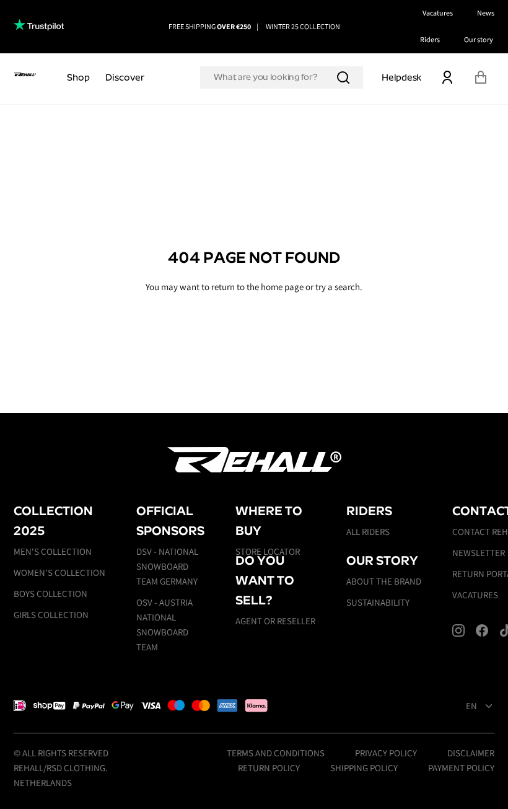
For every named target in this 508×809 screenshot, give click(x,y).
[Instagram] (458, 630)
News (485, 12)
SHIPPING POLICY (364, 768)
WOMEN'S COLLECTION (59, 572)
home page (282, 287)
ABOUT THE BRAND (383, 581)
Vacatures (438, 12)
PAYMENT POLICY (461, 768)
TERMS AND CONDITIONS (276, 753)
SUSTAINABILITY (377, 602)
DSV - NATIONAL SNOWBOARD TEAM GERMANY (167, 566)
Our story (478, 39)
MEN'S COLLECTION (53, 551)
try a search (337, 287)
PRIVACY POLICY (386, 753)
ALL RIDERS (368, 531)
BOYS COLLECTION (50, 593)
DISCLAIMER (470, 753)
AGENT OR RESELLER (275, 621)
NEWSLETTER (478, 553)
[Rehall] (25, 73)
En (471, 706)
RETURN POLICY (269, 768)
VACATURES (475, 595)
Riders (430, 39)
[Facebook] (482, 630)
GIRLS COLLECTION (51, 615)
